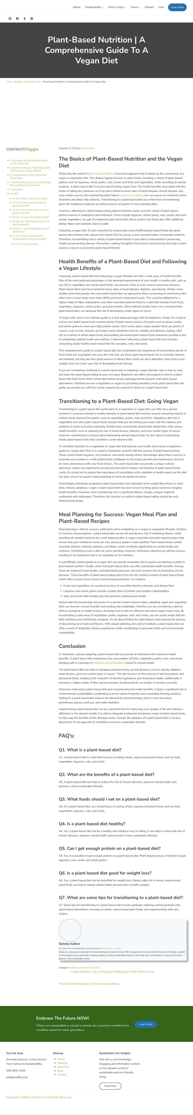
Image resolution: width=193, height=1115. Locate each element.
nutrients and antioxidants (108, 663)
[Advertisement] (96, 115)
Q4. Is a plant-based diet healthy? (32, 217)
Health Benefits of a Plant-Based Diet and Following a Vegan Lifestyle (30, 169)
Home (9, 81)
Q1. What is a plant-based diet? (31, 198)
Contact (61, 1074)
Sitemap (62, 1063)
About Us (63, 1067)
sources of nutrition (131, 195)
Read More (110, 1086)
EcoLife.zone (36, 1097)
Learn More (145, 1024)
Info (98, 967)
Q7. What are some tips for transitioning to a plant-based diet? (29, 237)
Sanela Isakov (31, 244)
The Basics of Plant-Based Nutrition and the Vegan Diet (28, 162)
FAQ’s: (15, 193)
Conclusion (17, 189)
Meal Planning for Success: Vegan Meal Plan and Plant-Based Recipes (30, 184)
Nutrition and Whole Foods (27, 81)
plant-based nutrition (100, 173)
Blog (60, 1071)
